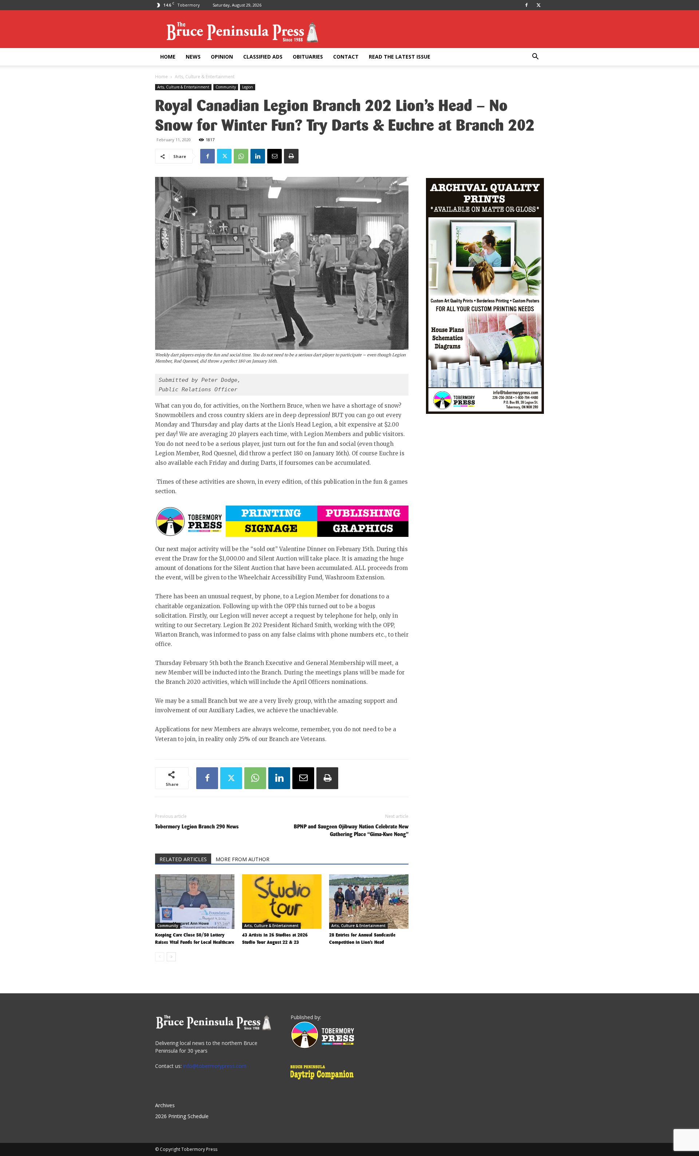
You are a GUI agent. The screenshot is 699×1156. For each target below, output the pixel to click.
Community (226, 87)
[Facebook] (526, 5)
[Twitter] (538, 5)
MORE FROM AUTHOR (242, 859)
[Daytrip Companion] (324, 1080)
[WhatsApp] (241, 156)
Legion (247, 87)
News (193, 56)
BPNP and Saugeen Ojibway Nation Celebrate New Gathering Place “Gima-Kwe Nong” (351, 830)
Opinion (222, 56)
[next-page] (171, 956)
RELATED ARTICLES (183, 859)
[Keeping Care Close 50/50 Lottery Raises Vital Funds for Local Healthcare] (194, 901)
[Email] (274, 156)
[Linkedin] (257, 156)
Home (167, 56)
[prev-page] (159, 956)
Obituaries (308, 56)
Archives (165, 1105)
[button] (535, 57)
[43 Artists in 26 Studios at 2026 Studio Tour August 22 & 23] (281, 901)
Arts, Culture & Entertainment (183, 87)
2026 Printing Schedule (182, 1116)
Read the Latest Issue (399, 56)
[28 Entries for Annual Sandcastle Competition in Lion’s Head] (368, 901)
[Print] (291, 156)
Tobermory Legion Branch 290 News (197, 826)
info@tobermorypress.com (214, 1065)
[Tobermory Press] (322, 1046)
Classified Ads (263, 56)
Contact (346, 56)
